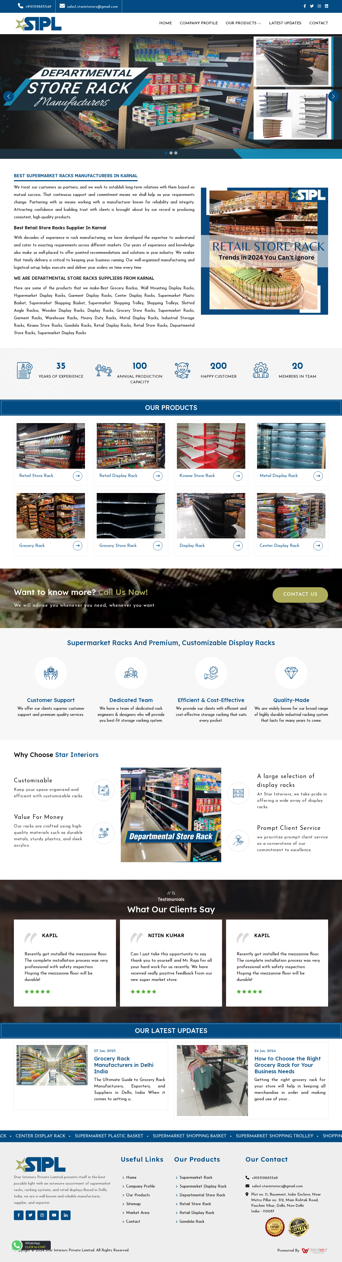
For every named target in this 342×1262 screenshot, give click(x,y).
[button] (8, 96)
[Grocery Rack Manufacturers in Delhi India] (52, 1065)
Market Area (137, 1213)
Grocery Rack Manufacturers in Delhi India (123, 1065)
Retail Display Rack (118, 476)
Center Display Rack (279, 546)
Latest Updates (285, 23)
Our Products (138, 1195)
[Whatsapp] (31, 1245)
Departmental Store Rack (202, 1195)
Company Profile (199, 23)
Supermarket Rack (196, 1178)
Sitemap (133, 1204)
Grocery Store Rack (118, 546)
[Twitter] (312, 7)
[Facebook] (305, 7)
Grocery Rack (32, 546)
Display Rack (192, 546)
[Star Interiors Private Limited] (40, 23)
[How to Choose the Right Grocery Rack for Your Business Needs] (212, 1080)
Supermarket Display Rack (203, 1187)
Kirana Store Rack (197, 476)
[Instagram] (319, 7)
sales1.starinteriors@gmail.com (92, 7)
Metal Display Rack (279, 476)
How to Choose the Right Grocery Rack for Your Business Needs (287, 1065)
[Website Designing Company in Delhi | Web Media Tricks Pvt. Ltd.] (314, 1251)
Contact (318, 23)
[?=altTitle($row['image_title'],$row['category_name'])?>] (51, 446)
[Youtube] (54, 1215)
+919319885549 (38, 7)
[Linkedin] (326, 7)
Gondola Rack (192, 1222)
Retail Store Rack (36, 476)
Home (165, 23)
